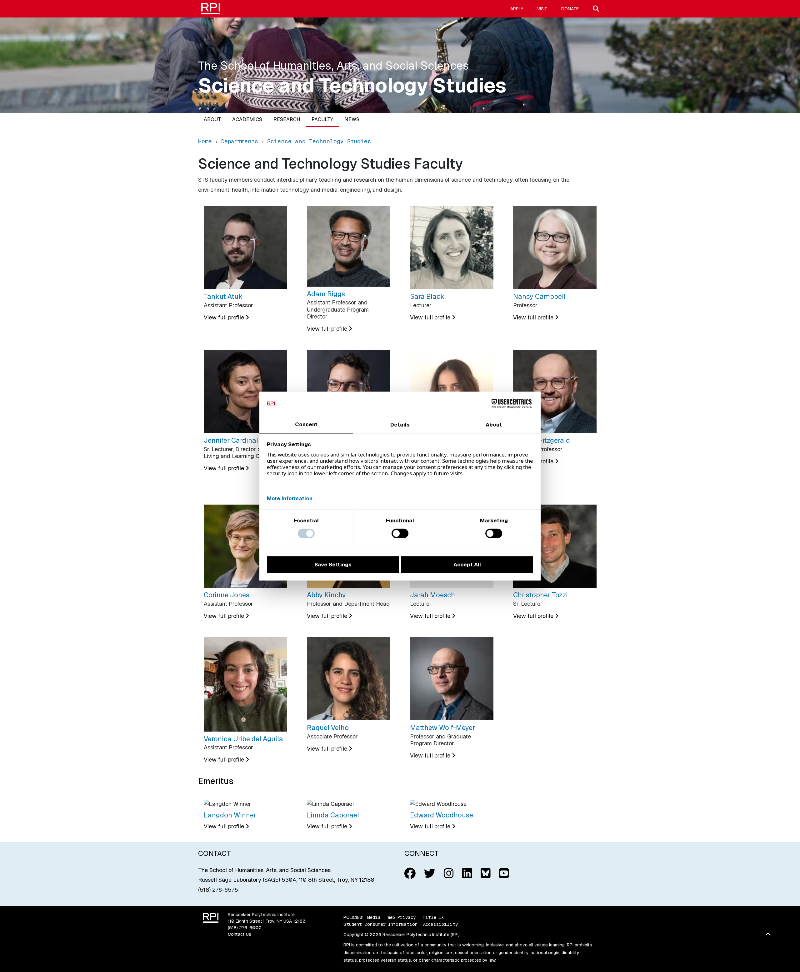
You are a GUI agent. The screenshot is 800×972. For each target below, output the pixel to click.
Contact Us (239, 934)
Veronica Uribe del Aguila (243, 738)
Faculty (322, 119)
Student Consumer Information (380, 924)
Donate (570, 9)
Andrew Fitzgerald (541, 440)
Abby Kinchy (326, 594)
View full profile (225, 317)
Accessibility (440, 924)
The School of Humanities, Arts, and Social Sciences (333, 65)
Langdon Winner (230, 815)
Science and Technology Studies (352, 85)
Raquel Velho (328, 727)
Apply (516, 9)
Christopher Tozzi (540, 594)
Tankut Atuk (223, 296)
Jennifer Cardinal (231, 440)
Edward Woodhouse (441, 815)
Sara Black (427, 296)
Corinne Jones (226, 594)
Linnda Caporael (333, 815)
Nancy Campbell (539, 296)
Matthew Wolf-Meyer (442, 727)
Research (286, 119)
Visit (542, 9)
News (351, 119)
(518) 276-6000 (245, 927)
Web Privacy (402, 917)
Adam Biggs (326, 293)
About (212, 119)
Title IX (433, 917)
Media (374, 917)
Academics (247, 119)
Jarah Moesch (432, 594)
